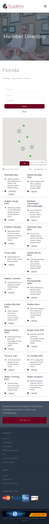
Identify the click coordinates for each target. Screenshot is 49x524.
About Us (5, 438)
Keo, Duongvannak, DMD (34, 281)
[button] (45, 6)
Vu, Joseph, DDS (35, 356)
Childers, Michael (12, 227)
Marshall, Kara (11, 175)
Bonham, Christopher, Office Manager (35, 203)
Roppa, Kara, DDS (35, 330)
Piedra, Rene (33, 304)
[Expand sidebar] (24, 163)
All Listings (6, 78)
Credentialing (7, 446)
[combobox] (24, 95)
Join (3, 454)
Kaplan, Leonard (12, 278)
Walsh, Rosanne (35, 377)
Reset (24, 112)
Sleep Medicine (7, 442)
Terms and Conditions (9, 483)
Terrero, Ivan (10, 356)
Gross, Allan (10, 253)
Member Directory (8, 462)
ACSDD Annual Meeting (10, 450)
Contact (5, 475)
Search (24, 106)
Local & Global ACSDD (9, 458)
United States (17, 78)
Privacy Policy (7, 479)
